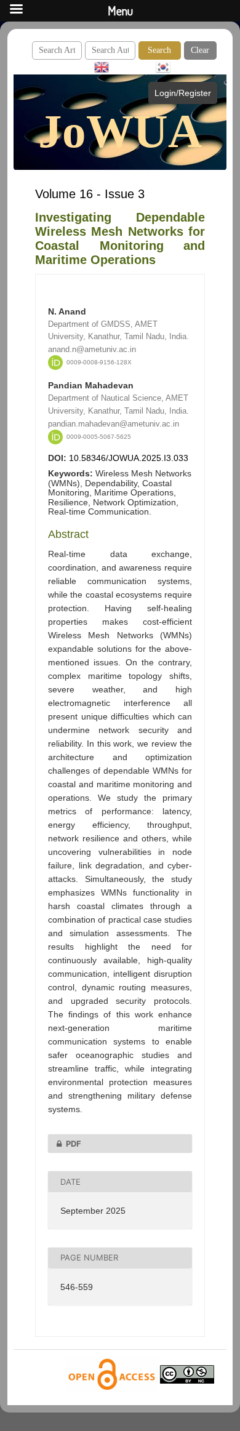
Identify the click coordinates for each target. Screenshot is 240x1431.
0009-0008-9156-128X (99, 362)
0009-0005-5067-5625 (98, 436)
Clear (200, 50)
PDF (73, 1143)
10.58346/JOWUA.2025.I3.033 (128, 458)
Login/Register (182, 93)
